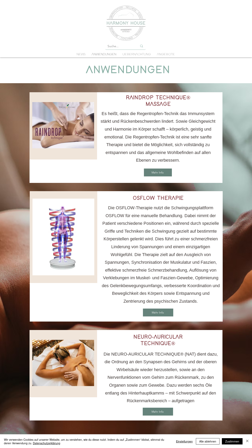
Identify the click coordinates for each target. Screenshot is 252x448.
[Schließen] (247, 441)
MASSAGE (158, 104)
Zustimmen (232, 441)
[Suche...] (141, 46)
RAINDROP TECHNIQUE (156, 97)
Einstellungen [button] (184, 441)
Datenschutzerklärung (46, 443)
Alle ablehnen (207, 441)
